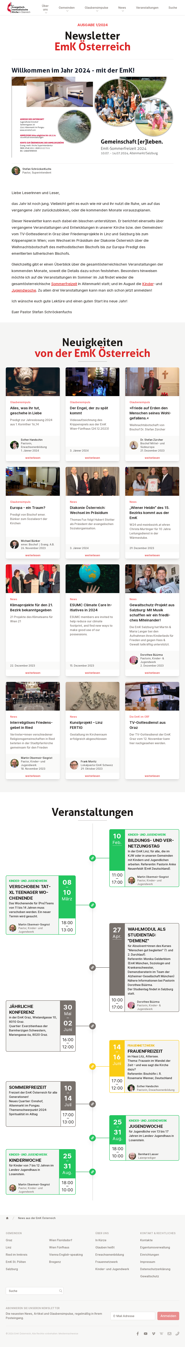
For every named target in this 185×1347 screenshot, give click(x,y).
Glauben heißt (105, 1247)
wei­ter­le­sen (32, 457)
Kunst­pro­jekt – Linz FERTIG (86, 725)
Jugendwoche (24, 290)
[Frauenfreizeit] (92, 1066)
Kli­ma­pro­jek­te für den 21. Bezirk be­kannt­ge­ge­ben (31, 607)
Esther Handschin (31, 439)
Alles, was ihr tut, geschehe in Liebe (26, 410)
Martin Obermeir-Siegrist (36, 757)
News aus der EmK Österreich (36, 1218)
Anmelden (168, 1316)
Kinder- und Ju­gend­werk (112, 1269)
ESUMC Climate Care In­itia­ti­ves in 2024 (91, 607)
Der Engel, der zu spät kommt (89, 410)
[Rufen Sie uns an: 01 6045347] (177, 1333)
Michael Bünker (30, 540)
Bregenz (55, 1262)
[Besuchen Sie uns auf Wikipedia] (161, 1333)
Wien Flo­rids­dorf (60, 1240)
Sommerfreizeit (64, 284)
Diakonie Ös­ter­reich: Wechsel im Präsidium (89, 510)
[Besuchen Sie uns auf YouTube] (145, 1333)
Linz (8, 1247)
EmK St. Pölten (16, 1262)
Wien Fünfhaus (59, 1247)
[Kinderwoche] (92, 1172)
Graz (9, 1240)
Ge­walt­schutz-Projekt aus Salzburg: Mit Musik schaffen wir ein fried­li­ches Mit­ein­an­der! (152, 612)
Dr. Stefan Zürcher (151, 439)
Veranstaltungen (147, 7)
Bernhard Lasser (148, 1154)
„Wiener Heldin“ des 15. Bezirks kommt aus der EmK (149, 513)
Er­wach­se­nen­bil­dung (109, 1254)
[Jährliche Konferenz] (92, 1026)
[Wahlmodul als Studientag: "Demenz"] (92, 967)
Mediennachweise (68, 1333)
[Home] (7, 1218)
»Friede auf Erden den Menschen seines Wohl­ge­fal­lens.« (150, 413)
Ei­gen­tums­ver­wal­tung (155, 1247)
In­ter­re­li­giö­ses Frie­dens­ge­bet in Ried (31, 725)
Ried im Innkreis (16, 1254)
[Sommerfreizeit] (92, 1104)
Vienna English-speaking (66, 1254)
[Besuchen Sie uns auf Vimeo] (153, 1333)
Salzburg (12, 1269)
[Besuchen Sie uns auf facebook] (137, 1333)
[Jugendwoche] (92, 1138)
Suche (173, 7)
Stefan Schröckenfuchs (36, 168)
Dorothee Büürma (151, 654)
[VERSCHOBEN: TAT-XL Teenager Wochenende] (92, 905)
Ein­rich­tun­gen (149, 1254)
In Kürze (100, 1240)
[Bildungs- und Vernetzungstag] (92, 858)
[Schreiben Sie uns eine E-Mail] (169, 1333)
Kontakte (146, 1240)
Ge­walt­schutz (149, 1276)
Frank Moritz (88, 761)
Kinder (147, 284)
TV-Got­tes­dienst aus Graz (148, 725)
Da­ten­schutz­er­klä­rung (155, 1269)
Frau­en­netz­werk (106, 1262)
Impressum (147, 1262)
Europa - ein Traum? (27, 508)
